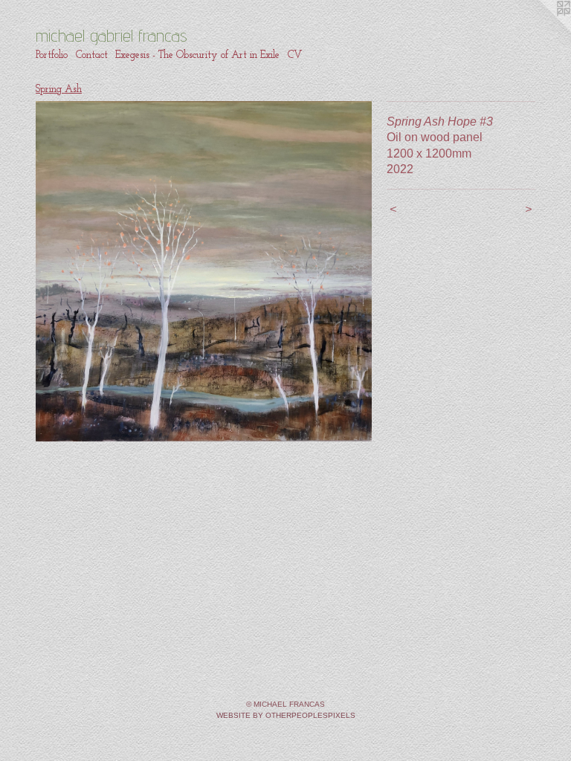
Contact (92, 55)
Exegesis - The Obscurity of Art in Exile (197, 55)
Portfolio (52, 55)
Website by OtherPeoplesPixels (285, 715)
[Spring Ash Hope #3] (204, 271)
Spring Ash (59, 89)
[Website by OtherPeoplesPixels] (541, 29)
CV (295, 55)
